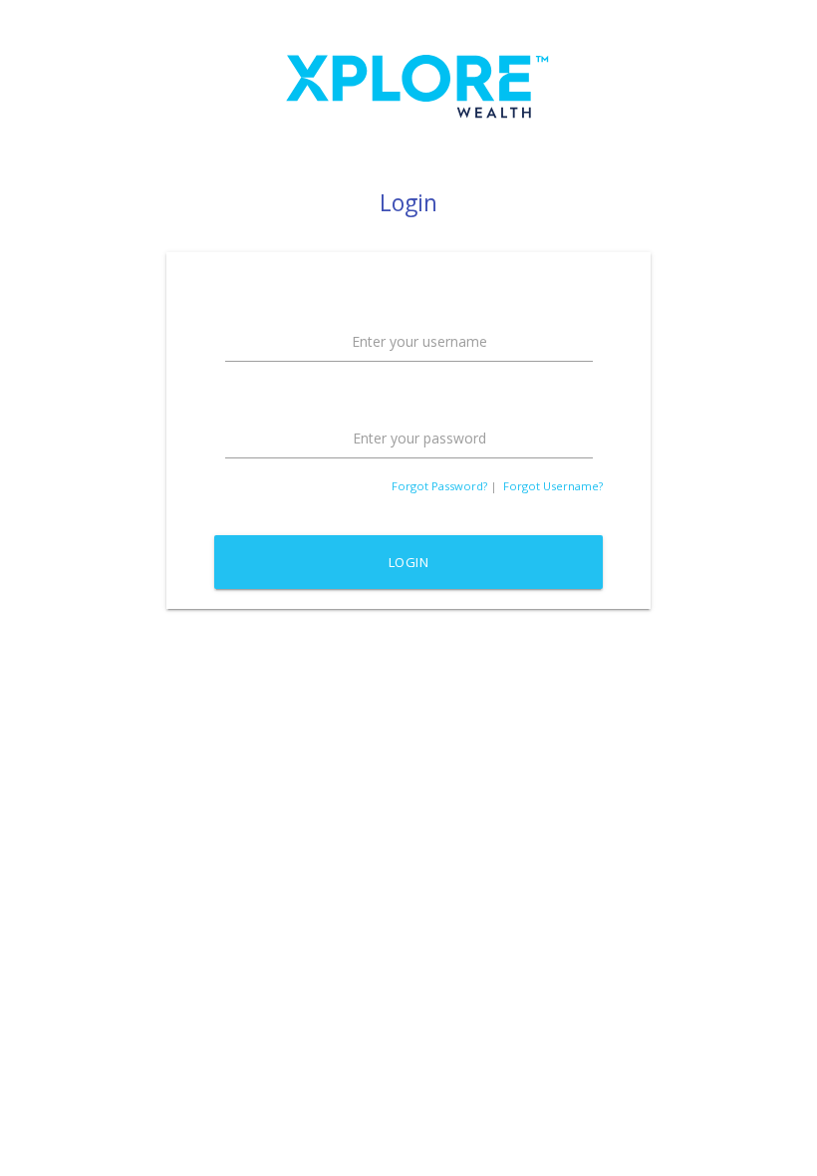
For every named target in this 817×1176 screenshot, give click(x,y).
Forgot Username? (553, 485)
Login (409, 562)
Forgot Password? (439, 485)
